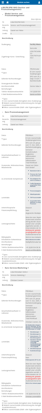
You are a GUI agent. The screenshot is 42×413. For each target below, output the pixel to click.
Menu (2, 2)
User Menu (39, 2)
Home (7, 2)
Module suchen (23, 2)
